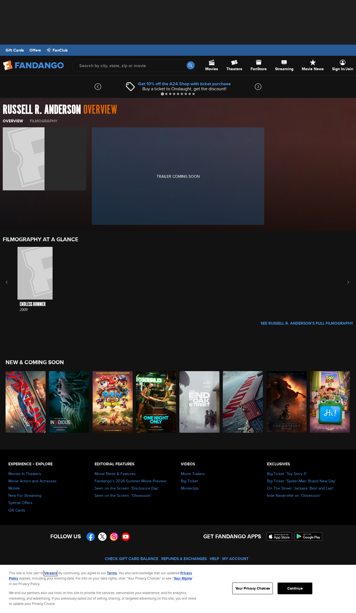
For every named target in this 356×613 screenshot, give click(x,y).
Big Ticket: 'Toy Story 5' (287, 473)
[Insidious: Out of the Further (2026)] (69, 402)
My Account (235, 558)
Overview (13, 121)
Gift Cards (15, 50)
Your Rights (183, 578)
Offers (35, 50)
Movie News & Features (115, 473)
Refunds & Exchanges (184, 558)
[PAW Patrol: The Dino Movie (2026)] (113, 402)
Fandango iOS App (279, 536)
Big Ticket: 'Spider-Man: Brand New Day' (301, 481)
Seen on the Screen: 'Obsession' (123, 495)
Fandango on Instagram (114, 536)
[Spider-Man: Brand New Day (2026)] (26, 402)
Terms (112, 573)
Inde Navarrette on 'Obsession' (294, 495)
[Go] (191, 65)
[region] (178, 589)
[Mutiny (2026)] (243, 402)
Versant (50, 573)
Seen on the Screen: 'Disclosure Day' (127, 488)
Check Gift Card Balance (131, 558)
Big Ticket (189, 481)
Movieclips (190, 488)
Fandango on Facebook (90, 536)
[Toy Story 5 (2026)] (330, 402)
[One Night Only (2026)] (156, 402)
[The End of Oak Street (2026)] (199, 402)
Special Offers (20, 502)
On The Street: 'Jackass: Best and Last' (300, 488)
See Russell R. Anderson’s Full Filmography (307, 323)
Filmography (43, 121)
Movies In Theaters (24, 473)
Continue (295, 588)
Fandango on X (102, 536)
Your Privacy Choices (252, 588)
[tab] (162, 93)
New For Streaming (24, 495)
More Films (344, 282)
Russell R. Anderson (42, 109)
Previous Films (12, 282)
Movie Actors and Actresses (32, 481)
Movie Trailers (193, 473)
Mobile (14, 488)
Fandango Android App (308, 536)
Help (214, 558)
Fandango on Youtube (126, 536)
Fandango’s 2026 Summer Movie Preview (130, 481)
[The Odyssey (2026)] (286, 402)
